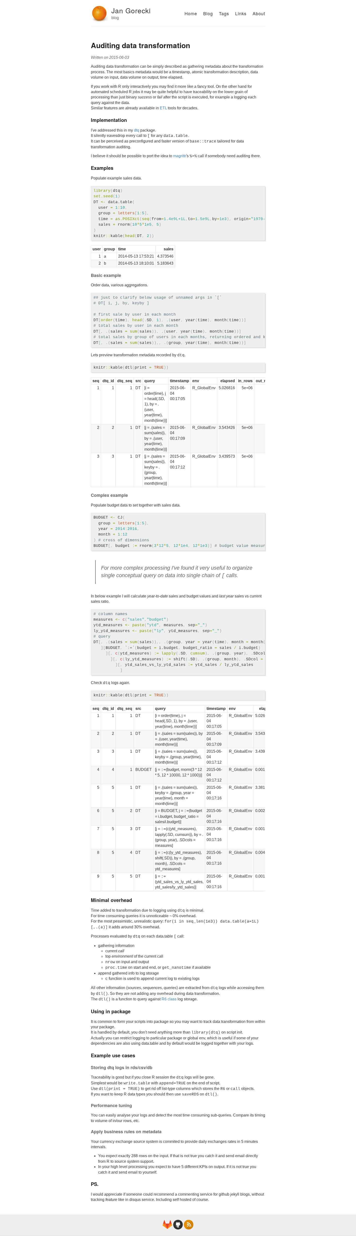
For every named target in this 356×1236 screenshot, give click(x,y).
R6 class (169, 999)
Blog (208, 13)
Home (191, 13)
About (259, 13)
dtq (136, 130)
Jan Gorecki (131, 10)
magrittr (179, 156)
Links (241, 13)
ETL (163, 108)
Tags (224, 13)
